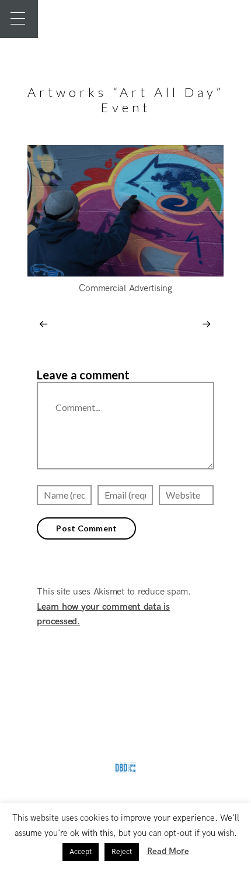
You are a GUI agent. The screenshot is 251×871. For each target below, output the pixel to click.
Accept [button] (80, 851)
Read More (168, 851)
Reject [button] (121, 851)
